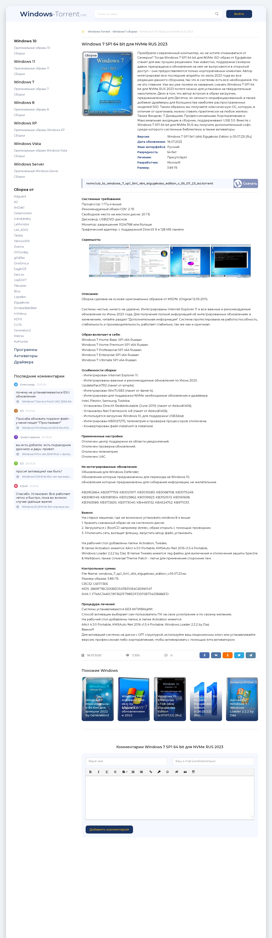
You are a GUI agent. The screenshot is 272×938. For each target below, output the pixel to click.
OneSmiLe (21, 263)
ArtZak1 (19, 207)
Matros (19, 336)
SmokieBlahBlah (25, 308)
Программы (25, 350)
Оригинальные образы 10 (32, 48)
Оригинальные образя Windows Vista (40, 150)
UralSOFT (20, 280)
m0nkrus (20, 313)
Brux (17, 291)
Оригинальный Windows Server (36, 171)
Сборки (19, 53)
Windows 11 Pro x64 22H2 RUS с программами (47, 454)
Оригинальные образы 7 (31, 89)
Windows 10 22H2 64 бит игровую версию (47, 506)
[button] (90, 772)
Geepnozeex (23, 213)
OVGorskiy (21, 252)
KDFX (18, 319)
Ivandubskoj (22, 219)
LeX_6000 (21, 230)
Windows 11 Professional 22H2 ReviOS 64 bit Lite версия (47, 428)
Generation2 (22, 330)
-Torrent (53, 14)
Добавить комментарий (109, 829)
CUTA (18, 325)
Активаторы (26, 356)
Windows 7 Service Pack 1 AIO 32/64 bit (46, 401)
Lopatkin (20, 297)
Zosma (19, 246)
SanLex (19, 274)
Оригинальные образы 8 (31, 109)
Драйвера (23, 362)
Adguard (20, 196)
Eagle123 (20, 269)
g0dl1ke (19, 258)
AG (16, 202)
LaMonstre (21, 224)
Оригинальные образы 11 (31, 68)
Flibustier (20, 286)
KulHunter (21, 341)
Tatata (18, 235)
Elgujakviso (21, 302)
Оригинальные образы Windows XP (39, 130)
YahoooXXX (22, 241)
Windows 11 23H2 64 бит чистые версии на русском (47, 476)
